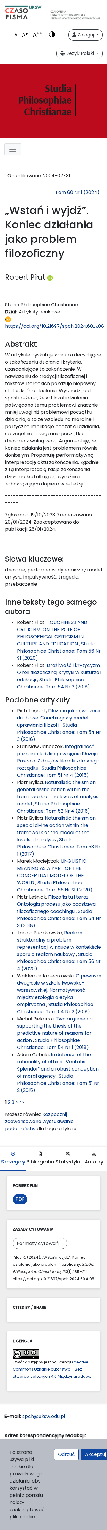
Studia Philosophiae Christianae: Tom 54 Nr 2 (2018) (53, 683)
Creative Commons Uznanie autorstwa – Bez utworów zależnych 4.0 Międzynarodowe (52, 1369)
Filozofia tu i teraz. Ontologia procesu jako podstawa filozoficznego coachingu (56, 904)
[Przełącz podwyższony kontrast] (52, 34)
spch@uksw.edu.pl (43, 1416)
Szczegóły (13, 1161)
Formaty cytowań (38, 1243)
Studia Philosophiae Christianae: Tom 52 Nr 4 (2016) (53, 807)
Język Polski (80, 53)
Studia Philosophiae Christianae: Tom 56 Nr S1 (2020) (59, 651)
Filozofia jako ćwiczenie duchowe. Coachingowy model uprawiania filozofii (59, 717)
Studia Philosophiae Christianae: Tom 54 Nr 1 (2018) (53, 1044)
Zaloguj (85, 34)
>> (22, 1102)
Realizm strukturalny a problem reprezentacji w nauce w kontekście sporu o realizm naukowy (59, 943)
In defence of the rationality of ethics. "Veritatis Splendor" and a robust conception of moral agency (58, 1065)
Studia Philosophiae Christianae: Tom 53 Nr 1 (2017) (58, 846)
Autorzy (94, 1161)
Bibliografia (40, 1161)
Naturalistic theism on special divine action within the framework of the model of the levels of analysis (56, 829)
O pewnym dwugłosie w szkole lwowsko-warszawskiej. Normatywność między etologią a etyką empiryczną (59, 990)
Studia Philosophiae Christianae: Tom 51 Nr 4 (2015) (53, 772)
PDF (20, 1199)
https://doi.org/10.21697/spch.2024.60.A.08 (54, 326)
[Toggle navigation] (12, 149)
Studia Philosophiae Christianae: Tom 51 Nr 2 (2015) (58, 1083)
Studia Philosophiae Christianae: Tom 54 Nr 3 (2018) (59, 732)
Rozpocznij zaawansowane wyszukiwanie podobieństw (39, 1121)
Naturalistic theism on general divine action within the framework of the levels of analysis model (57, 793)
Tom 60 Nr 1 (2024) (77, 192)
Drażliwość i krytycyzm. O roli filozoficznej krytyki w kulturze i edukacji (59, 672)
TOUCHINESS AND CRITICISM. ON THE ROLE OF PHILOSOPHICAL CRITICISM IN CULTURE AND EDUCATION (52, 633)
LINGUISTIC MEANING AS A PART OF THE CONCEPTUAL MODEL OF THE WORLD (51, 872)
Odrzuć (66, 1454)
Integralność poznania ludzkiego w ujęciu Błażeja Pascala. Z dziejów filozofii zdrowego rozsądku (58, 757)
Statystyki (68, 1161)
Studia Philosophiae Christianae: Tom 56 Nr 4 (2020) (59, 961)
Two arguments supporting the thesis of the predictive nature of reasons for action (55, 1029)
